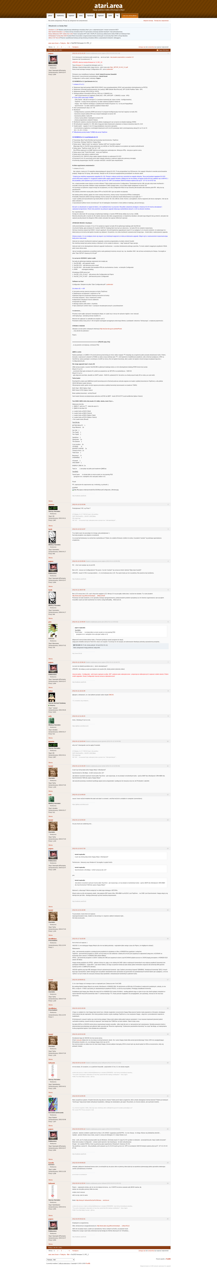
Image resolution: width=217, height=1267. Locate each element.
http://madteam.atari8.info (79, 495)
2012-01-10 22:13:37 (78, 529)
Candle (51, 1163)
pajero (50, 53)
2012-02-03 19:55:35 (78, 1096)
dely (50, 1096)
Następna (75, 47)
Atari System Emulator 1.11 (56, 32)
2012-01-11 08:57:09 (78, 590)
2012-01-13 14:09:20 (78, 794)
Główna (50, 15)
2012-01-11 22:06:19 (78, 662)
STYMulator (75, 514)
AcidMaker (52, 939)
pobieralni (110, 69)
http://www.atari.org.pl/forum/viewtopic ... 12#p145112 (113, 1226)
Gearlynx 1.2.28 (53, 30)
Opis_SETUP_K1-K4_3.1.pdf (119, 67)
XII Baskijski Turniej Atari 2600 (57, 36)
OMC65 (111, 695)
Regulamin (71, 15)
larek (50, 529)
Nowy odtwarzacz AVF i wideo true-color (60, 34)
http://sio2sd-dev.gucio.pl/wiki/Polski (111, 329)
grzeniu (51, 504)
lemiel (50, 766)
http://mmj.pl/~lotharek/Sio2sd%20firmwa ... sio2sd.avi (92, 1200)
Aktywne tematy (148, 20)
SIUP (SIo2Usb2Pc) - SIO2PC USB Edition (84, 516)
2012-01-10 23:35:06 (78, 561)
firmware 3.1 (80, 65)
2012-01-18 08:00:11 (78, 979)
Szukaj (81, 15)
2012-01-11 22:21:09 (78, 691)
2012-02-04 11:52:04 (78, 1183)
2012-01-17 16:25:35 (78, 938)
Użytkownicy (60, 15)
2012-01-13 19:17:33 (78, 848)
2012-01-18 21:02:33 (78, 1008)
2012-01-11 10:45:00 (78, 622)
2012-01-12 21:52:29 (78, 766)
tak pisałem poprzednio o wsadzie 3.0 (122, 57)
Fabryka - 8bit (64, 43)
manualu (79, 1040)
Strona (50, 501)
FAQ (117, 15)
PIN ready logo (76, 518)
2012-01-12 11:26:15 (78, 716)
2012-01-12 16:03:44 (78, 741)
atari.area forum (53, 43)
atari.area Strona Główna (130, 15)
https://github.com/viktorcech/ (80, 726)
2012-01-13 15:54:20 (78, 820)
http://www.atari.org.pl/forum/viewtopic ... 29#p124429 (88, 596)
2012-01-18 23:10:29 (78, 1034)
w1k (50, 716)
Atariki (110, 15)
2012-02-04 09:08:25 (78, 1163)
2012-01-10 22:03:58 (78, 504)
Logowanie (101, 15)
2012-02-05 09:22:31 (78, 1219)
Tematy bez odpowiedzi (161, 20)
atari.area (108, 6)
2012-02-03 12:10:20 (78, 1063)
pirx (49, 622)
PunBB (168, 1259)
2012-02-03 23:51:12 (78, 1129)
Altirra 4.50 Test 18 (54, 38)
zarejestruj (151, 47)
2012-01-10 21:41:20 (78, 53)
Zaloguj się (142, 47)
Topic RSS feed (164, 50)
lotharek (51, 1063)
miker (50, 691)
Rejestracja (90, 15)
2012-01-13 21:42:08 (78, 910)
